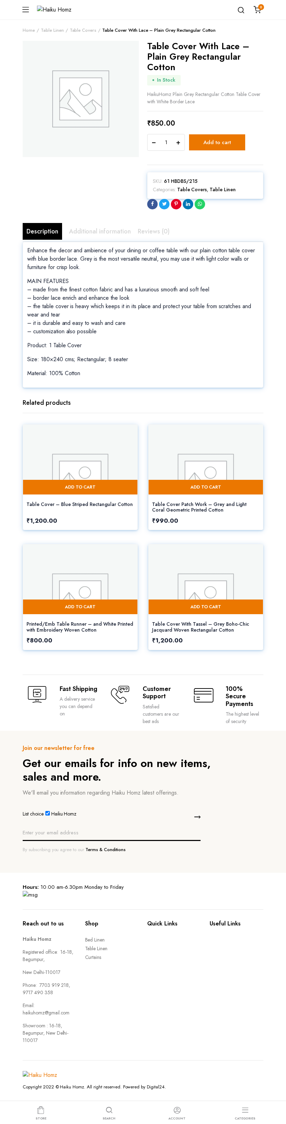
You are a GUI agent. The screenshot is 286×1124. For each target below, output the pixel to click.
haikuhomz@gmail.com (46, 1012)
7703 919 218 (54, 985)
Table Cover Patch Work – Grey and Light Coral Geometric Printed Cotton (199, 507)
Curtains (93, 957)
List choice (33, 813)
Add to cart (217, 142)
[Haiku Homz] (62, 10)
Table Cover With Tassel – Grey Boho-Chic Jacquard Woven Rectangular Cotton (200, 626)
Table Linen (52, 30)
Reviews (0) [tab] (154, 231)
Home (29, 30)
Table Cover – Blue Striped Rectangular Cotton (80, 504)
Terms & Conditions (105, 849)
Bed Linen (95, 939)
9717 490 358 (38, 992)
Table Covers (83, 30)
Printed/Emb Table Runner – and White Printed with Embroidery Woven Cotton (80, 626)
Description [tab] (42, 231)
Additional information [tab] (100, 231)
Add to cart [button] (80, 487)
